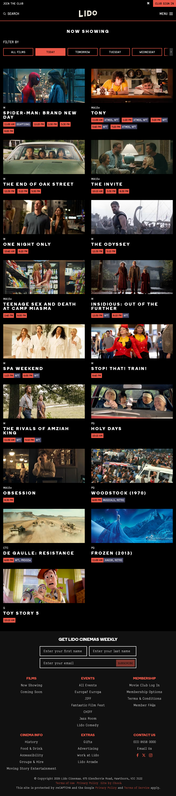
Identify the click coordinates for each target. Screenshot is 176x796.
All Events (88, 685)
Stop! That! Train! (119, 369)
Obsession (19, 493)
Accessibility (31, 755)
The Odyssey (110, 245)
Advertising (88, 748)
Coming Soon (31, 692)
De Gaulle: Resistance (38, 553)
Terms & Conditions (144, 698)
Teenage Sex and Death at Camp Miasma (39, 306)
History (31, 742)
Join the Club (13, 3)
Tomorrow (82, 52)
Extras (88, 735)
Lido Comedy (88, 725)
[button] (171, 52)
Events (88, 678)
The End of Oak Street (38, 184)
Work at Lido (88, 755)
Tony (98, 113)
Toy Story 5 (21, 613)
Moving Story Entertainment (31, 768)
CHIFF (87, 712)
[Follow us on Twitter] (144, 756)
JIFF (88, 698)
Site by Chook (111, 783)
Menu (163, 13)
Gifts (87, 742)
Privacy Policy (87, 783)
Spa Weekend (23, 369)
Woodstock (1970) (118, 493)
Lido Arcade (88, 762)
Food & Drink (31, 748)
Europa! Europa (88, 692)
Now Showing (31, 685)
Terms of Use (65, 783)
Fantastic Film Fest (88, 705)
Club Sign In (164, 3)
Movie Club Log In (144, 685)
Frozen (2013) (112, 553)
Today (50, 52)
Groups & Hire (32, 762)
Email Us (144, 748)
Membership (144, 678)
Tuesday (115, 52)
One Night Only (27, 245)
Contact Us (144, 735)
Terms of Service (137, 787)
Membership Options (144, 692)
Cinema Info (31, 735)
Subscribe (125, 663)
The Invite (107, 184)
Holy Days (106, 429)
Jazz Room (88, 718)
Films (31, 678)
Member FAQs (145, 705)
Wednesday (147, 52)
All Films (18, 52)
